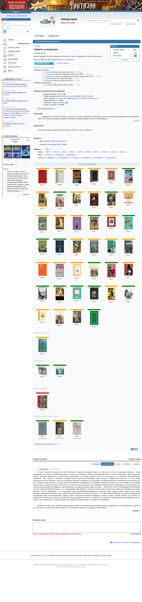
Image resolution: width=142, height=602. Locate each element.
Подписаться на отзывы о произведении (126, 542)
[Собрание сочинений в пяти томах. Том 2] (59, 182)
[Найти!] (138, 21)
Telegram (96, 556)
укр (45, 556)
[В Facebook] (134, 449)
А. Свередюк (48, 85)
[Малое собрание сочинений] (94, 205)
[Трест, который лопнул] (128, 299)
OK (26, 31)
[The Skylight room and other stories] (42, 434)
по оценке (136, 464)
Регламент (52, 556)
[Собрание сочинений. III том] (77, 229)
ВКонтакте (87, 556)
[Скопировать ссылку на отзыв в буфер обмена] (38, 469)
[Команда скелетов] (8, 158)
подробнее (124, 59)
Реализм (60, 94)
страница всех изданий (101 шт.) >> (46, 444)
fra (42, 556)
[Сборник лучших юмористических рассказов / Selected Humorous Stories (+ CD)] (94, 252)
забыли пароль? (22, 16)
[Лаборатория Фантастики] (48, 21)
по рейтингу (126, 464)
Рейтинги (11, 55)
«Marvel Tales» (22, 86)
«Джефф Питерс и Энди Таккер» (62, 59)
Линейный (62, 102)
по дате (118, 464)
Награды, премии (14, 51)
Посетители (12, 63)
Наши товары (106, 556)
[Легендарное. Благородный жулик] (43, 402)
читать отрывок (44, 63)
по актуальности (107, 464)
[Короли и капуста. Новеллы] (59, 229)
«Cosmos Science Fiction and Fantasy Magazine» (15, 115)
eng (38, 556)
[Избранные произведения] (42, 252)
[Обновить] (28, 141)
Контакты (65, 556)
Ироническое (85, 96)
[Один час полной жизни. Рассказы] (128, 183)
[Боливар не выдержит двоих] (59, 276)
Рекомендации (13, 59)
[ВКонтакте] (132, 449)
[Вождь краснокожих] (59, 206)
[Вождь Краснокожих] (77, 203)
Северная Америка (87, 98)
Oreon (137, 121)
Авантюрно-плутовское (69, 96)
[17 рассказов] (42, 275)
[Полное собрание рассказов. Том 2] (42, 183)
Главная (10, 39)
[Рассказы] (42, 299)
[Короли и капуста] (42, 230)
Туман (15, 141)
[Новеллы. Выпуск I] (42, 374)
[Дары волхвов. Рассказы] (59, 323)
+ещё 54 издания (87, 164)
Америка (75, 98)
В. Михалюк (48, 80)
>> (24, 191)
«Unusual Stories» (9, 86)
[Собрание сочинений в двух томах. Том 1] (111, 205)
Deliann (5, 169)
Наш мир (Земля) (62, 98)
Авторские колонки (14, 66)
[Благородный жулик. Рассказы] (42, 206)
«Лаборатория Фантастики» (75, 567)
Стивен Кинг (15, 139)
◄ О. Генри (39, 36)
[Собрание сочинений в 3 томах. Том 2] (111, 180)
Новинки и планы (14, 47)
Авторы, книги (23, 43)
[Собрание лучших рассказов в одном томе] (59, 252)
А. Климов (47, 78)
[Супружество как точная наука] (128, 253)
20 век (58, 100)
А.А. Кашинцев (49, 74)
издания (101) (53, 36)
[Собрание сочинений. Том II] (94, 229)
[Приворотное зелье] (59, 300)
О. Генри (37, 46)
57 (54, 109)
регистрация (10, 16)
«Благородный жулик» (54, 144)
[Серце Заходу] (77, 434)
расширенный (131, 24)
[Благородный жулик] (77, 183)
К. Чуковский (48, 72)
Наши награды (76, 556)
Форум (10, 70)
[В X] (137, 449)
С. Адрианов (48, 76)
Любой (59, 105)
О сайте (33, 556)
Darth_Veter (43, 469)
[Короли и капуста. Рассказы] (94, 276)
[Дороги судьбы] (94, 182)
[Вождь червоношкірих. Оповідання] (59, 434)
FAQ (59, 556)
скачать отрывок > (63, 63)
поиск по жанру (115, 24)
